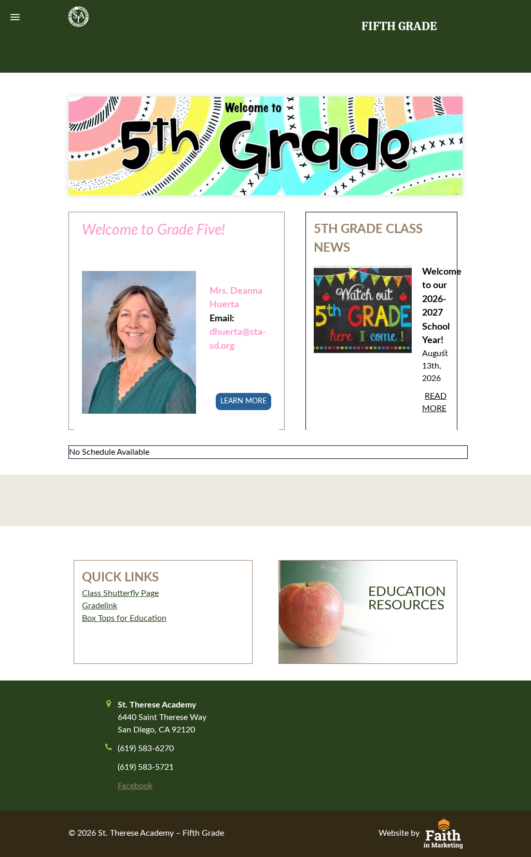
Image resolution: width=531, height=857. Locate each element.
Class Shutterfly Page (120, 593)
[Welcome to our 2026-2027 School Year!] (363, 317)
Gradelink (99, 606)
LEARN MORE (243, 401)
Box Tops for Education (124, 618)
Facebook (135, 786)
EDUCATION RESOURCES (407, 598)
